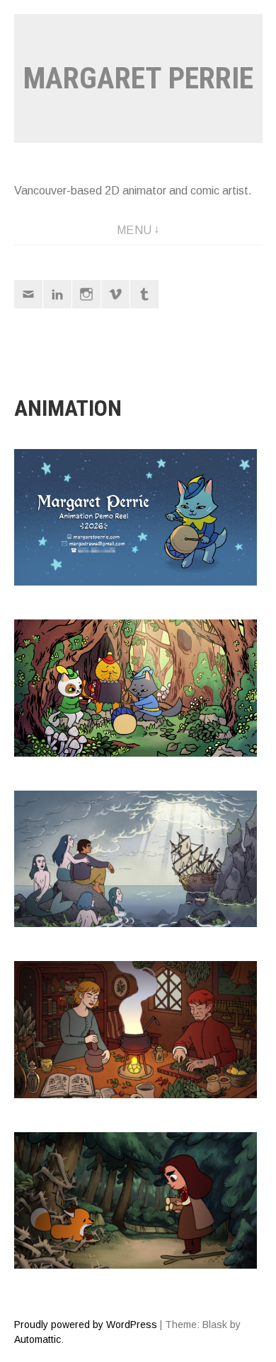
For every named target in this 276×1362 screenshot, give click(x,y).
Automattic (37, 1339)
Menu (134, 230)
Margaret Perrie (138, 78)
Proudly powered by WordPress (85, 1324)
